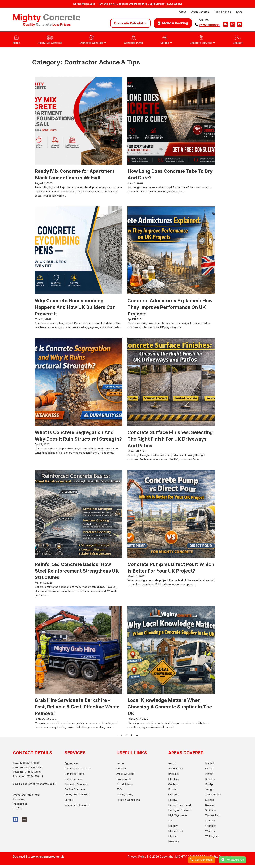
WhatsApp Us (235, 859)
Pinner (209, 773)
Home (120, 763)
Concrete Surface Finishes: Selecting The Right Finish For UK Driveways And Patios (171, 439)
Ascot (171, 763)
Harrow (172, 799)
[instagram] (232, 24)
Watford (210, 820)
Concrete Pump (74, 779)
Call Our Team (204, 859)
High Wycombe (177, 815)
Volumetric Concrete (77, 805)
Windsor (210, 831)
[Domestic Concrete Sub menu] (105, 42)
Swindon (210, 805)
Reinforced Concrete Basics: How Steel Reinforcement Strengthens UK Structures (77, 570)
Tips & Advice (222, 11)
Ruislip (209, 784)
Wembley (210, 825)
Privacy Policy (124, 794)
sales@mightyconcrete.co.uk (38, 783)
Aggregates (72, 763)
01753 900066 (209, 25)
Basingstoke (175, 768)
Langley (173, 825)
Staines (209, 799)
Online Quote (124, 779)
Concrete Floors (74, 773)
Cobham (173, 784)
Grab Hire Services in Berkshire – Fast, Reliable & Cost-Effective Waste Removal (77, 706)
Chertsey (173, 779)
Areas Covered (200, 11)
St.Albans (210, 810)
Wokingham (212, 836)
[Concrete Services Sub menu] (214, 42)
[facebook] (225, 24)
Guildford (173, 794)
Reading (210, 779)
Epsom (172, 789)
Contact (121, 768)
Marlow (172, 836)
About (182, 11)
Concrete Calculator (130, 23)
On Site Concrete (75, 789)
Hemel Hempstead (179, 805)
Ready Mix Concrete (77, 794)
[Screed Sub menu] (171, 42)
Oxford (209, 768)
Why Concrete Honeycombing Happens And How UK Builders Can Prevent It (75, 307)
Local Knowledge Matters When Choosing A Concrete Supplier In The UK (170, 706)
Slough (209, 789)
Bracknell (173, 773)
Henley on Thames (179, 810)
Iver (170, 820)
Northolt (210, 763)
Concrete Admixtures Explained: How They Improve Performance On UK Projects (170, 307)
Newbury (173, 841)
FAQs (239, 11)
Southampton (213, 794)
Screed (69, 799)
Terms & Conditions (128, 799)
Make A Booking (175, 23)
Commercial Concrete (78, 768)
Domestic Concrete (76, 784)
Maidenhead (175, 831)
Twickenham (212, 815)
